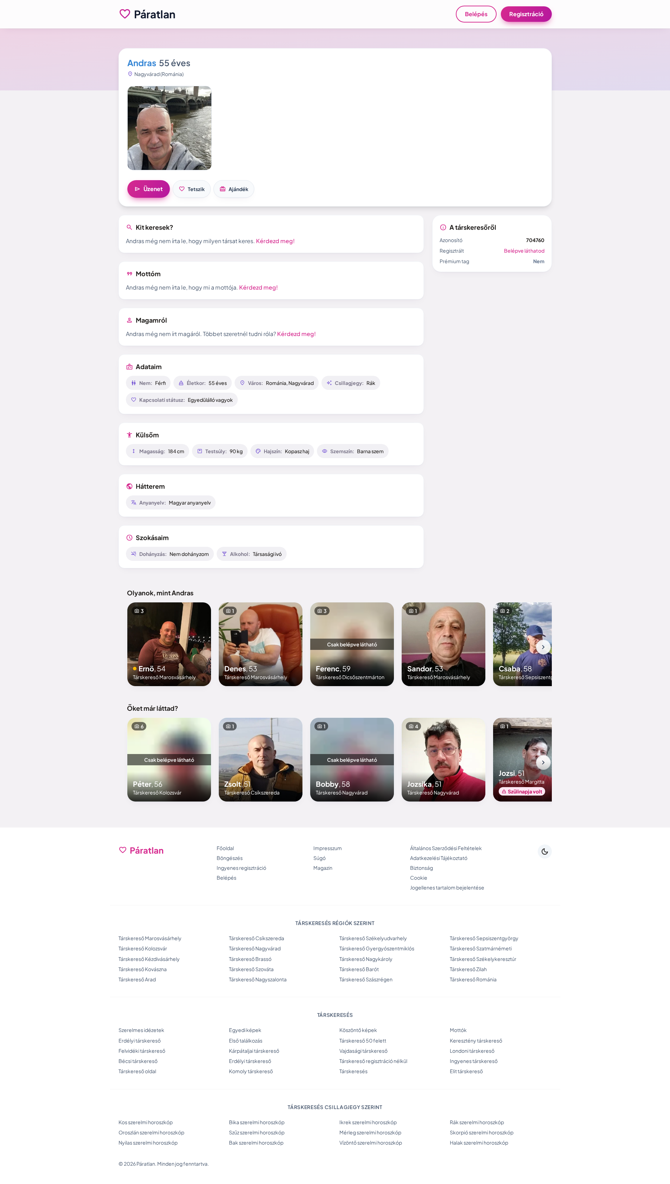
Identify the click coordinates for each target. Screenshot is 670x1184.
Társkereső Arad (137, 979)
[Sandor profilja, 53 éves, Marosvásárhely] (443, 644)
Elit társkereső (466, 1071)
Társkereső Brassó (250, 959)
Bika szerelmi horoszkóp (257, 1122)
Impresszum (327, 848)
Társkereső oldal (137, 1071)
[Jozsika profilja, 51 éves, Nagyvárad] (443, 760)
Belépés (476, 14)
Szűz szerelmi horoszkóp (257, 1132)
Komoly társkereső (251, 1071)
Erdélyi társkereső (140, 1040)
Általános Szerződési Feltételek (446, 848)
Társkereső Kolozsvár (143, 948)
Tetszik (192, 189)
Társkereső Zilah (468, 969)
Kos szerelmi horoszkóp (146, 1122)
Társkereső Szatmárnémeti (481, 948)
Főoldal (225, 848)
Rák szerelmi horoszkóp (477, 1122)
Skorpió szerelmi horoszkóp (481, 1132)
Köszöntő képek (358, 1030)
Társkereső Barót (359, 969)
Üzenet (148, 189)
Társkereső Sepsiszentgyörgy (484, 938)
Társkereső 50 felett (362, 1040)
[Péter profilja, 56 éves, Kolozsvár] (169, 760)
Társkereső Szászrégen (366, 979)
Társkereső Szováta (251, 969)
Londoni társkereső (472, 1050)
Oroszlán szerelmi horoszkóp (151, 1132)
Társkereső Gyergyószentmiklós (376, 948)
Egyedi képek (245, 1030)
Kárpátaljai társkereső (254, 1050)
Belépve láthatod (524, 250)
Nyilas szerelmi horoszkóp (148, 1142)
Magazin (322, 868)
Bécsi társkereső (138, 1061)
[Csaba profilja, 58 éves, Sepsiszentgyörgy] (535, 644)
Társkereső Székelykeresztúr (483, 959)
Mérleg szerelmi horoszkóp (370, 1132)
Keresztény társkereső (476, 1040)
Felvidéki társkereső (142, 1050)
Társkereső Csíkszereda (256, 938)
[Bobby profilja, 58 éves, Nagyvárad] (352, 760)
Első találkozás (245, 1040)
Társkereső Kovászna (143, 969)
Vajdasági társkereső (363, 1050)
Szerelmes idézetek (141, 1030)
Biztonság (421, 868)
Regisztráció (526, 14)
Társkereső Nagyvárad (255, 948)
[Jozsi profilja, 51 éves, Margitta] (535, 760)
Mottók (458, 1030)
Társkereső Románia (473, 979)
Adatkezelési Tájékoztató (438, 858)
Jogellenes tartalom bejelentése (447, 887)
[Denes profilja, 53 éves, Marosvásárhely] (260, 644)
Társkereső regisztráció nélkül (373, 1061)
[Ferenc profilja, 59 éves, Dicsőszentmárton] (352, 644)
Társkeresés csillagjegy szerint (335, 1107)
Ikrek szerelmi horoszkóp (368, 1122)
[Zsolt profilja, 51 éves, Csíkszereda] (260, 760)
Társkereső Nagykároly (366, 959)
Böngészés (230, 858)
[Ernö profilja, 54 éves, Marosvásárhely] (169, 644)
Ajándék (233, 189)
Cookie (418, 877)
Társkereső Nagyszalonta (258, 979)
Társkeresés (353, 1071)
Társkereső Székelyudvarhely (373, 938)
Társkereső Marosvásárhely (150, 938)
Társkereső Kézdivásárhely (149, 959)
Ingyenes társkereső (474, 1061)
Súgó (319, 858)
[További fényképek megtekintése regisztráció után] (169, 128)
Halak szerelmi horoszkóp (479, 1142)
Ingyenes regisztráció (241, 868)
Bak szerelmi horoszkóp (256, 1142)
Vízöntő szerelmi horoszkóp (370, 1142)
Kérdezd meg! (275, 241)
